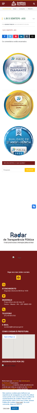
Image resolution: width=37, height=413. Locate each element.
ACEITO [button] (14, 408)
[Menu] (3, 3)
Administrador (9, 24)
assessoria (9, 385)
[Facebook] (18, 278)
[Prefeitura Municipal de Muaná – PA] (18, 3)
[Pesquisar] (34, 3)
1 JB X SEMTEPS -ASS (9, 30)
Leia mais (19, 402)
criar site (16, 381)
